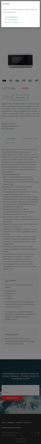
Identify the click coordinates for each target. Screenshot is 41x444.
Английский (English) (11, 19)
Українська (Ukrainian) (11, 22)
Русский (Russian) (11, 17)
